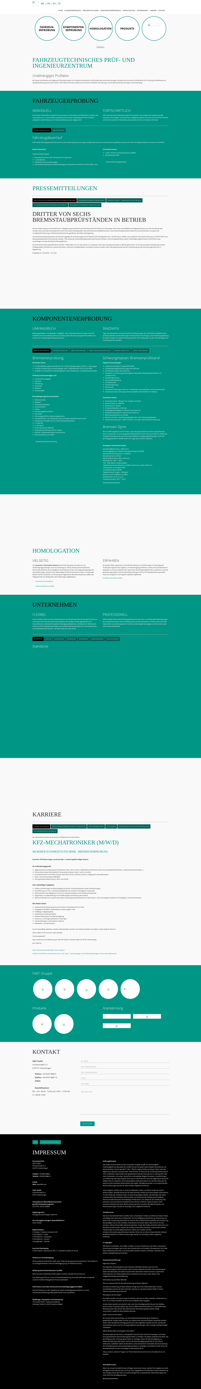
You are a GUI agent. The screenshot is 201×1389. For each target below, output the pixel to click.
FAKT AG (48, 639)
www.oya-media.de (53, 1302)
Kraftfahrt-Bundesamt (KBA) (112, 578)
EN (54, 3)
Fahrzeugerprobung (72, 10)
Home (60, 10)
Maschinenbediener (96, 826)
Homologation (129, 10)
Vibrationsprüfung (78, 351)
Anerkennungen (97, 639)
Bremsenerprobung (41, 351)
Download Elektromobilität (45, 586)
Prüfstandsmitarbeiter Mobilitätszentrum (68, 826)
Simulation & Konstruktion (100, 351)
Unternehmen (142, 10)
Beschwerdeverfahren (110, 1378)
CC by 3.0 (75, 1251)
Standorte (38, 639)
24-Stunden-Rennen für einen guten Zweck (50, 205)
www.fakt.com (42, 1184)
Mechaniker (111, 826)
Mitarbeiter (71, 639)
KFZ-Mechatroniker (41, 826)
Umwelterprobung (140, 351)
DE (42, 3)
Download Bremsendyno (111, 483)
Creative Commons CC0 (49, 1232)
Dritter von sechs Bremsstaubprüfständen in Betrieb (54, 200)
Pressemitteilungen (91, 10)
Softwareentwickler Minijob (45, 831)
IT (59, 3)
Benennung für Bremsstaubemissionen (85, 205)
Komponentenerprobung (110, 10)
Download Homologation (44, 581)
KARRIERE (153, 10)
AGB (35, 1142)
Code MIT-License (65, 1251)
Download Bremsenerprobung (46, 441)
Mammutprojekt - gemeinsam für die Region (124, 200)
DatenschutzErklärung (50, 1142)
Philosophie (59, 639)
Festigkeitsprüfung (60, 351)
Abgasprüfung (58, 130)
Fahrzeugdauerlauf (42, 130)
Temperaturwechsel (122, 351)
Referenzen (83, 639)
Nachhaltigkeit (113, 639)
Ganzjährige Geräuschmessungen (91, 200)
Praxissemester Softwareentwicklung (134, 826)
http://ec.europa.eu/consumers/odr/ (74, 1261)
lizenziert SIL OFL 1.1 (51, 1251)
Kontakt (161, 10)
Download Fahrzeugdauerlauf (116, 162)
